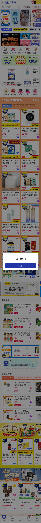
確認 (20, 266)
